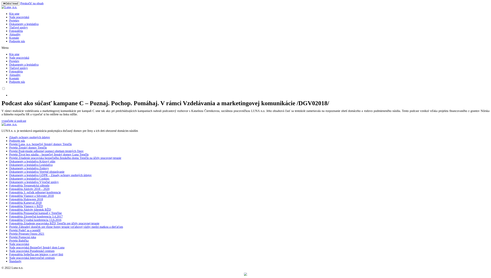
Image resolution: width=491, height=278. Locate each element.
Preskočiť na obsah (32, 3)
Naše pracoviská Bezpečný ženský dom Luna (36, 247)
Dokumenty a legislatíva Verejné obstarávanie (36, 171)
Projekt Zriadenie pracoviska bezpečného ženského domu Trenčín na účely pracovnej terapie (65, 158)
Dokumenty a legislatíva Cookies (29, 178)
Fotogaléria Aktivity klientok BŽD (30, 209)
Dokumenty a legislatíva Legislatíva (31, 164)
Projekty (14, 20)
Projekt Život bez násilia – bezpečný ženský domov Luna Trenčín (49, 154)
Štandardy (15, 261)
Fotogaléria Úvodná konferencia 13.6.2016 (35, 220)
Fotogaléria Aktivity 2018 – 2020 (29, 189)
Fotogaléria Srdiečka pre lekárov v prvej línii (36, 254)
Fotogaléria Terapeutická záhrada (29, 185)
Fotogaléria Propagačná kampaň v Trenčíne (35, 213)
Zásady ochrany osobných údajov (29, 137)
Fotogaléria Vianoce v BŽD (26, 206)
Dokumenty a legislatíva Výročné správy (34, 182)
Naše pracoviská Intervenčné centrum (32, 257)
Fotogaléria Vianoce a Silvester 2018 (31, 195)
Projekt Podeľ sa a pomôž (24, 230)
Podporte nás (17, 41)
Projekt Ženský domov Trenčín (28, 147)
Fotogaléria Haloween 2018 (26, 199)
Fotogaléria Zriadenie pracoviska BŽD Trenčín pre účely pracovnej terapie (54, 223)
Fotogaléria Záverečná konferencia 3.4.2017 (36, 216)
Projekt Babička (19, 240)
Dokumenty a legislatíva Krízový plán (32, 161)
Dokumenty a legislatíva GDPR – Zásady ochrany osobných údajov (50, 175)
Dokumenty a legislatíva (24, 24)
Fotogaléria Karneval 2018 (25, 202)
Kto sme (14, 13)
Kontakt (14, 37)
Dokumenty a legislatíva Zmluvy (29, 168)
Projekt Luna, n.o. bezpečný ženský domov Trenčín (40, 144)
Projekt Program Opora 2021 (26, 233)
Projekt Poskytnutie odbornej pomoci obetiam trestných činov (46, 151)
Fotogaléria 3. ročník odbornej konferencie (35, 192)
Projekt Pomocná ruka (22, 237)
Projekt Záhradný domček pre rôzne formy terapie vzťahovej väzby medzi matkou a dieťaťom (66, 226)
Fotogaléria (16, 31)
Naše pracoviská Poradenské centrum (31, 251)
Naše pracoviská (19, 17)
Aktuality (15, 34)
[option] (249, 95)
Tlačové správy (18, 27)
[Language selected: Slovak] (245, 92)
